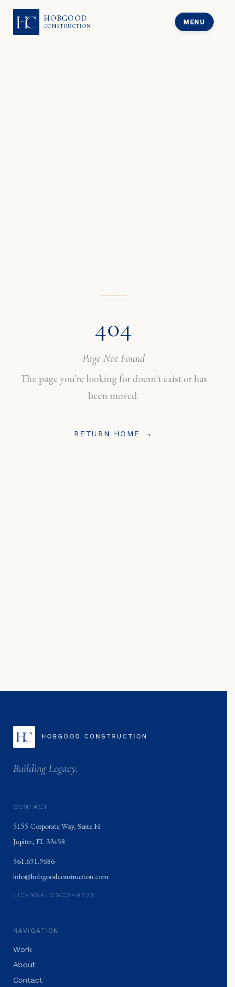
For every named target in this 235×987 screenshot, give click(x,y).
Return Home (113, 433)
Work (22, 949)
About (24, 964)
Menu (194, 22)
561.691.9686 (34, 861)
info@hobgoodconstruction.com (60, 876)
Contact (28, 980)
